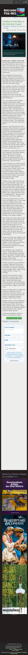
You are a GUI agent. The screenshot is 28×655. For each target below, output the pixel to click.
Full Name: (7, 335)
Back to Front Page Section (12, 318)
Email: (6, 340)
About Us (11, 649)
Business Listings (18, 649)
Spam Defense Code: (10, 345)
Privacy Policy (15, 650)
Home (23, 2)
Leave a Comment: (9, 327)
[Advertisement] (14, 417)
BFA (16, 614)
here (16, 476)
